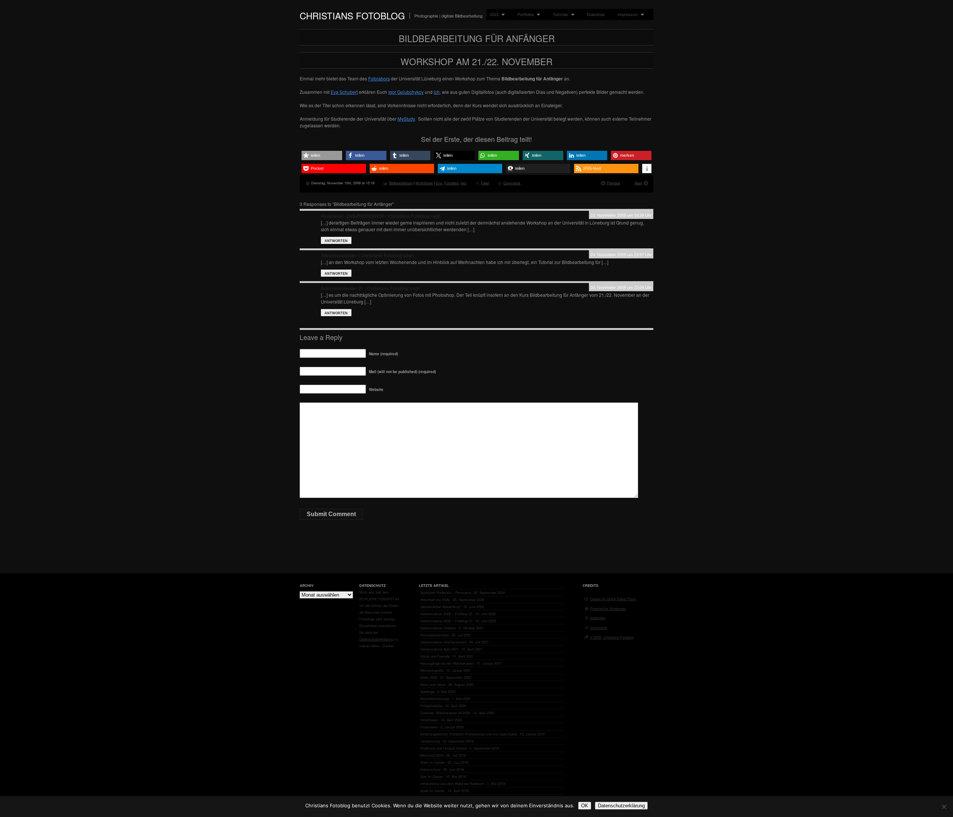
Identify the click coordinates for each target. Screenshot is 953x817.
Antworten (336, 241)
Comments (511, 182)
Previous (613, 182)
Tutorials (558, 14)
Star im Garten (431, 776)
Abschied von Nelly (435, 599)
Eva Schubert (344, 92)
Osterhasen (429, 719)
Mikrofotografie (431, 670)
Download (596, 14)
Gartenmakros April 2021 (439, 649)
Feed (485, 182)
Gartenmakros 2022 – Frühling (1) (446, 620)
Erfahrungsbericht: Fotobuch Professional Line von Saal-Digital (468, 734)
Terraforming (430, 741)
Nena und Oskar (433, 684)
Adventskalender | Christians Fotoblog (361, 255)
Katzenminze (430, 769)
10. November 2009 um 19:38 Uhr (621, 215)
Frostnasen (429, 726)
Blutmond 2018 (431, 755)
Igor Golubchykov (406, 92)
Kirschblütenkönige (434, 698)
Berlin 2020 (428, 677)
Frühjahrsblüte (431, 705)
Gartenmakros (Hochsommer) (443, 642)
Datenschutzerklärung (376, 639)
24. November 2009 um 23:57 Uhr (621, 254)
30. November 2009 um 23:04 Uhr (621, 287)
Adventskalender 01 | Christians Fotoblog (364, 288)
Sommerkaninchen (434, 635)
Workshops (424, 182)
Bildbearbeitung (400, 182)
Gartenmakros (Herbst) (438, 627)
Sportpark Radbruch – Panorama (445, 592)
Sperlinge (427, 691)
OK (584, 805)
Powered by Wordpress (608, 608)
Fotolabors (379, 78)
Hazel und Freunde (435, 656)
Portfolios (524, 14)
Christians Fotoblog (352, 15)
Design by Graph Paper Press (613, 598)
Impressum (626, 14)
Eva (439, 182)
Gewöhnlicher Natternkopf (440, 606)
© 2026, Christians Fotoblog (612, 637)
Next (638, 182)
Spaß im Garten (432, 790)
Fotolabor (451, 182)
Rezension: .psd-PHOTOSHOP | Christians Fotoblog (375, 216)
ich (437, 92)
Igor (463, 182)
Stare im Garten (432, 762)
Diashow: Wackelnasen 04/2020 (445, 712)
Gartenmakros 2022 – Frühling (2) (446, 613)
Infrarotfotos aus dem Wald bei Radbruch (452, 783)
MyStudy (406, 118)
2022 (493, 14)
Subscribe (597, 617)
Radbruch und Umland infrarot (443, 748)
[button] (322, 155)
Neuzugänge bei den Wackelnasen (447, 663)
